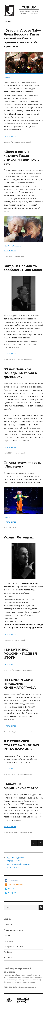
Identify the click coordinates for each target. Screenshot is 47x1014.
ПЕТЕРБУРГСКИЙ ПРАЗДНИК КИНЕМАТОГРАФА (20, 683)
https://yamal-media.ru (12, 246)
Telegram (12, 893)
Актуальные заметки (13, 930)
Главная (8, 919)
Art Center (8, 958)
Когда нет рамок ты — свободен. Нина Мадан (23, 268)
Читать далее (10, 136)
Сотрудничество (14, 861)
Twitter (11, 889)
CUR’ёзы (8, 952)
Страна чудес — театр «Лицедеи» (22, 464)
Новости (8, 924)
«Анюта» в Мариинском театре (21, 786)
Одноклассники (15, 884)
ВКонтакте (13, 880)
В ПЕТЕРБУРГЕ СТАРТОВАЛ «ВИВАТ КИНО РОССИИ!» (21, 745)
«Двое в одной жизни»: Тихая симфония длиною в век (21, 157)
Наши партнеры (13, 867)
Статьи (7, 935)
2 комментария (18, 256)
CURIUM (29, 7)
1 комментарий (19, 453)
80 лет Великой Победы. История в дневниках (20, 373)
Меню (7, 22)
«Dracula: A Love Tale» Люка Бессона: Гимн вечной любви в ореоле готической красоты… (22, 38)
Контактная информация (18, 864)
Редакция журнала (15, 858)
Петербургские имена (14, 947)
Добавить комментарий (21, 142)
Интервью (8, 941)
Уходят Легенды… (19, 537)
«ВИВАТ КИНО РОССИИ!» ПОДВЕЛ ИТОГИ (20, 653)
